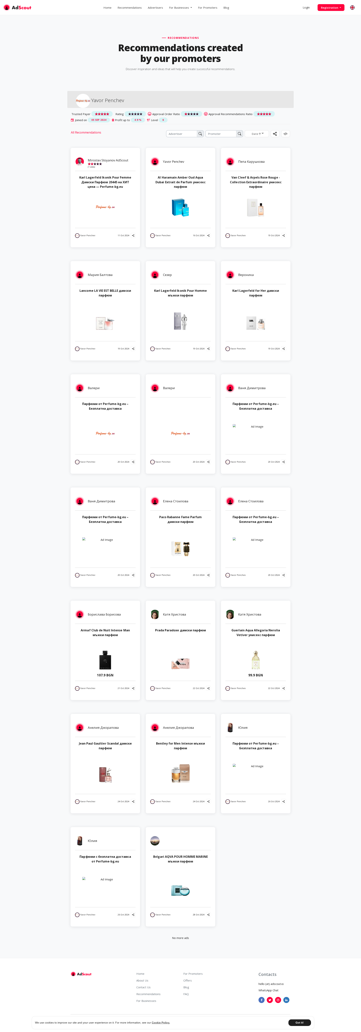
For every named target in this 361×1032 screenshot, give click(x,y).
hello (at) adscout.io (271, 984)
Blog (226, 7)
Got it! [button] (300, 1022)
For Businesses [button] (179, 7)
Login (306, 7)
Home (107, 7)
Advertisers (155, 7)
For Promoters (207, 7)
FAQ (186, 994)
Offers (187, 980)
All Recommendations (86, 132)
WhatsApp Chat (268, 990)
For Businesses (146, 1001)
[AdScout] (81, 974)
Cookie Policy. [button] (161, 1022)
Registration (330, 7)
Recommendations (130, 7)
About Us (142, 980)
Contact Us (143, 987)
